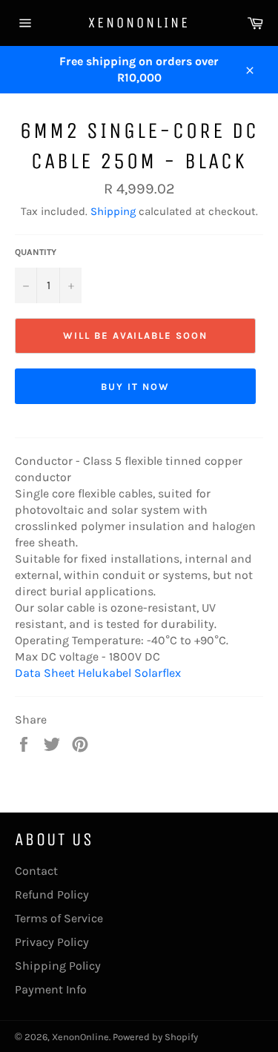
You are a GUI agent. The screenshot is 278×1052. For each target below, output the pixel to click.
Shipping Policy (58, 966)
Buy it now (135, 386)
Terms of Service (59, 918)
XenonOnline (139, 22)
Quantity (35, 252)
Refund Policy (52, 894)
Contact (36, 871)
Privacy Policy (52, 942)
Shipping (113, 211)
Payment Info (51, 989)
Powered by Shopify (155, 1036)
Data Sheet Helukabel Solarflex (98, 673)
